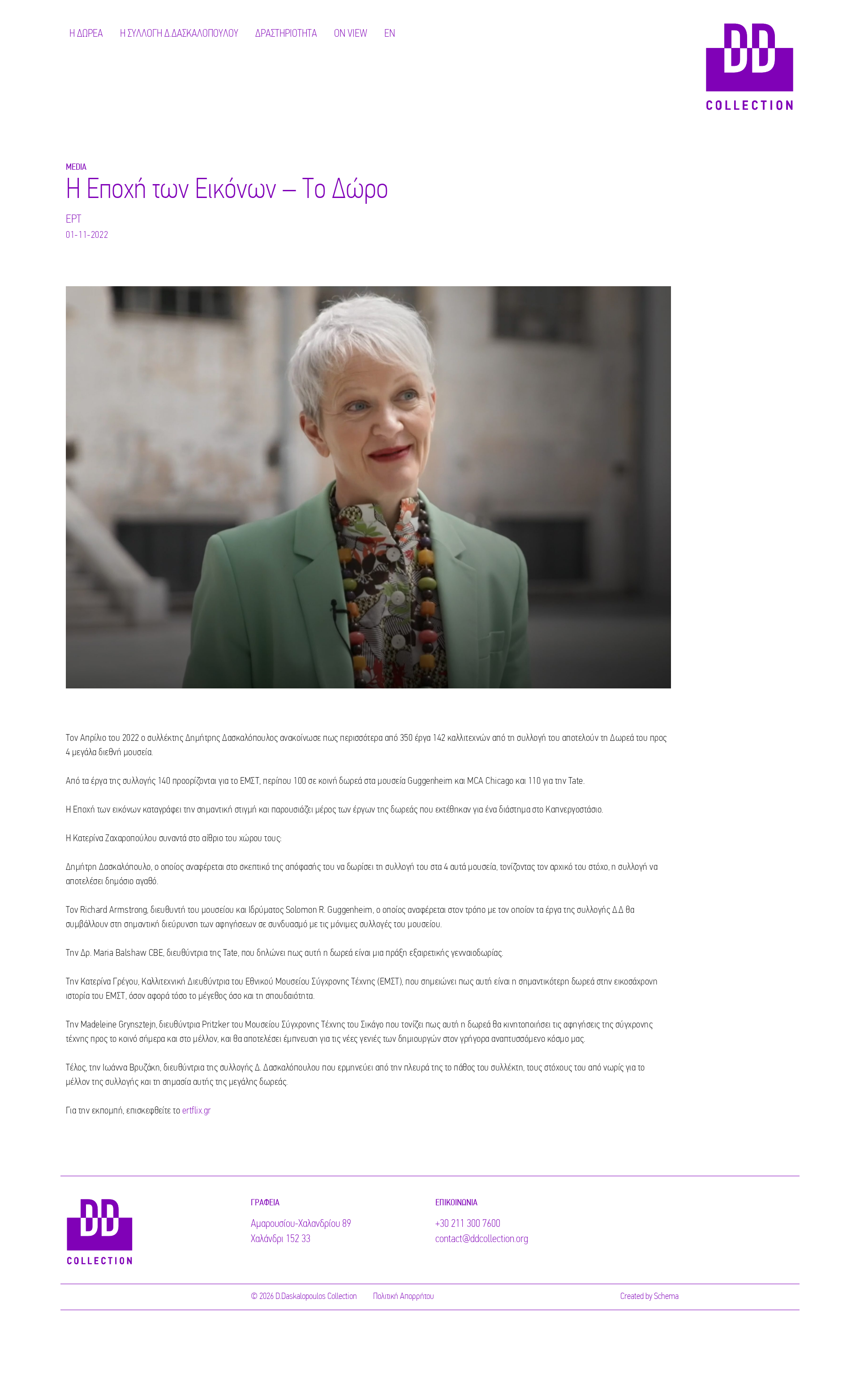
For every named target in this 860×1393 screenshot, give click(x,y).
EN (389, 34)
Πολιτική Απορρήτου (403, 1296)
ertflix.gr (196, 1111)
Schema (666, 1296)
